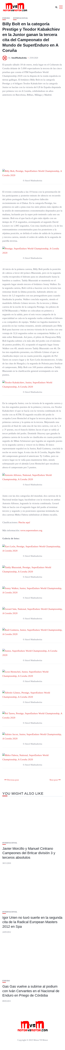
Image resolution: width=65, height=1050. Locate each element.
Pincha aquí (24, 522)
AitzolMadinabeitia (19, 58)
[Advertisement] (32, 132)
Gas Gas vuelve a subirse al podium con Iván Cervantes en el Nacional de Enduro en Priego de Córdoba (30, 990)
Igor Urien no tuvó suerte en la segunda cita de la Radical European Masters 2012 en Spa (32, 922)
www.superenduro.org (31, 530)
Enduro (6, 18)
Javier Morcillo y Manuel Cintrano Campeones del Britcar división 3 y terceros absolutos (28, 853)
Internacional (20, 18)
